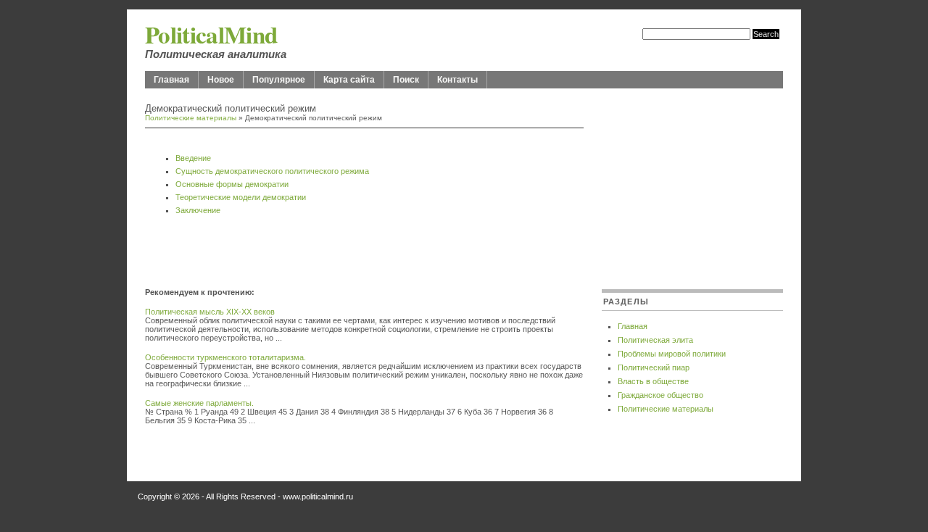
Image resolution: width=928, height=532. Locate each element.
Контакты (457, 80)
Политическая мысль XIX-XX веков (210, 311)
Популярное (278, 80)
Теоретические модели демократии (240, 197)
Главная (171, 80)
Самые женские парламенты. (199, 403)
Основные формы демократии (232, 184)
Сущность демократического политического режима (272, 171)
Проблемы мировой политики (672, 353)
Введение (193, 158)
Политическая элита (655, 340)
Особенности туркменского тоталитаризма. (225, 357)
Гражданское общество (660, 395)
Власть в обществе (653, 381)
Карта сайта (349, 80)
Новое (220, 80)
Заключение (197, 210)
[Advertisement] (314, 255)
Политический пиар (653, 367)
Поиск (406, 80)
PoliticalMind (211, 34)
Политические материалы (190, 118)
